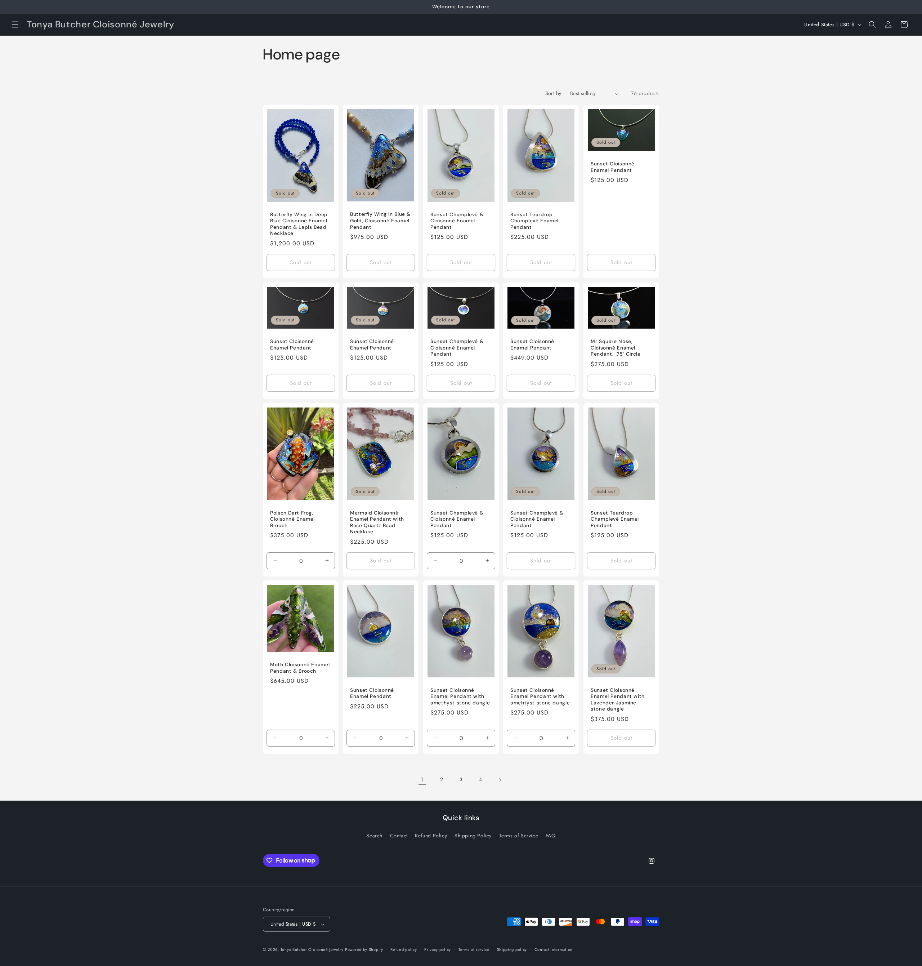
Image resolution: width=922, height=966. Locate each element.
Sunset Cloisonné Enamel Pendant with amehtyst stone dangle (540, 696)
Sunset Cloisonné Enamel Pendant (613, 167)
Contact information (553, 949)
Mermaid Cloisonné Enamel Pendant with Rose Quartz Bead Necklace (377, 522)
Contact (399, 835)
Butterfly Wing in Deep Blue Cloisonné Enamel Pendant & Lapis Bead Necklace (299, 224)
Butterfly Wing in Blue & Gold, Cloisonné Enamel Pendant (380, 220)
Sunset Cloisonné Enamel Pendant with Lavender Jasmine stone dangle (618, 699)
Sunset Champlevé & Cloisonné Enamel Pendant (456, 221)
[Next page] (500, 780)
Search (374, 835)
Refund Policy (431, 835)
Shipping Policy (473, 835)
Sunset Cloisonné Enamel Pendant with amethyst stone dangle (460, 696)
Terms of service (473, 949)
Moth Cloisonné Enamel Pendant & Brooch (300, 668)
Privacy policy (437, 949)
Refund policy (403, 949)
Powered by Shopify (364, 949)
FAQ (551, 835)
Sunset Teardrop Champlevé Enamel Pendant (534, 221)
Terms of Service (518, 835)
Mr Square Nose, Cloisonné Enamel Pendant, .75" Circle (616, 347)
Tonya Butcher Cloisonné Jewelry (312, 949)
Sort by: (554, 93)
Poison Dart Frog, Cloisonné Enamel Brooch (292, 518)
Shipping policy (512, 949)
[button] (15, 24)
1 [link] (422, 779)
